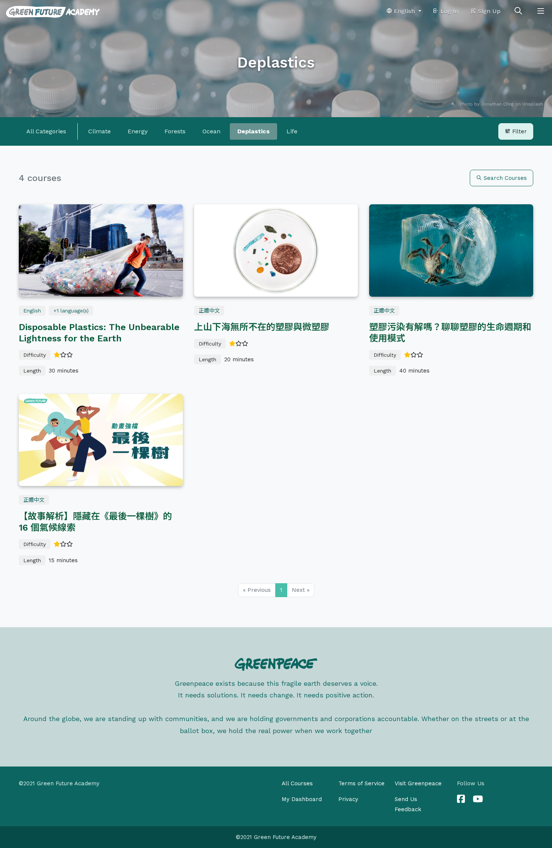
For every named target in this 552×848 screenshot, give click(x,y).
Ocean (211, 131)
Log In (448, 11)
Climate (99, 131)
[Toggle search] (518, 11)
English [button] (404, 11)
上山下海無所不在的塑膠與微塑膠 (261, 327)
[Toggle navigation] (540, 11)
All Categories (46, 131)
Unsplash (532, 104)
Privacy (348, 799)
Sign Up (488, 11)
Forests (175, 131)
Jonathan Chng (497, 104)
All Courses (297, 783)
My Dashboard (302, 799)
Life (292, 131)
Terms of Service (361, 783)
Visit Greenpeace (418, 783)
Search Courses (504, 178)
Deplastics (253, 131)
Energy (138, 131)
